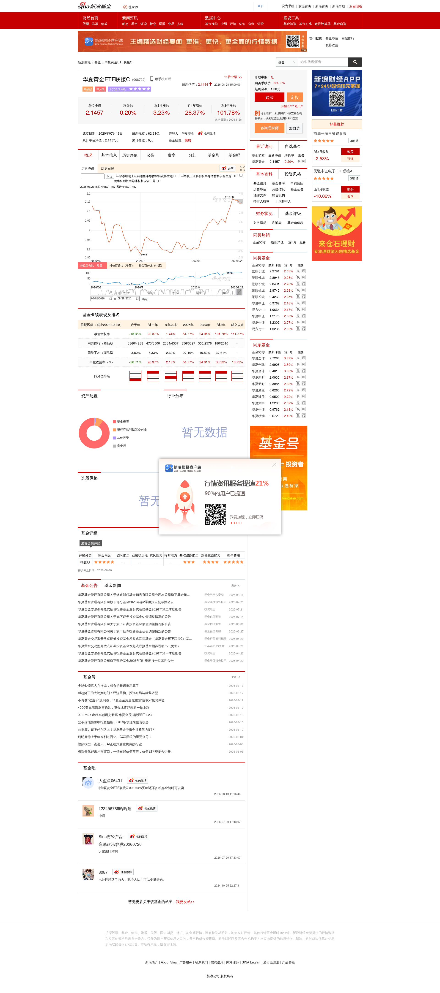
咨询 (350, 158)
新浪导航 (338, 6)
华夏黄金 (258, 161)
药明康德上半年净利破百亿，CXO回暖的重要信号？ (115, 736)
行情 (233, 23)
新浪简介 (151, 962)
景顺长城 (258, 271)
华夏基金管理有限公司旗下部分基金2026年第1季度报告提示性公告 (126, 660)
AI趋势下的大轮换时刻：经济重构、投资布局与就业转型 (118, 692)
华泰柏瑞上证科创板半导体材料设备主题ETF (149, 176)
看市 (134, 23)
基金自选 (339, 23)
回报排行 (347, 38)
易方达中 (258, 309)
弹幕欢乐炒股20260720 (120, 844)
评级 (260, 23)
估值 (242, 23)
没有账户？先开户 (292, 106)
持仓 (153, 23)
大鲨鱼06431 (110, 780)
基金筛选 (289, 23)
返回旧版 (355, 6)
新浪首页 (321, 6)
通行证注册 (271, 962)
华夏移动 (258, 415)
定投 (295, 97)
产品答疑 (288, 962)
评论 (143, 23)
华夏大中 (258, 403)
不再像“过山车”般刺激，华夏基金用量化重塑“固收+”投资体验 (121, 700)
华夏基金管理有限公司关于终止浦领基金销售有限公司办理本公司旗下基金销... (134, 594)
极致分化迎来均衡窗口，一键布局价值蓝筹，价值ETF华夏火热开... (125, 751)
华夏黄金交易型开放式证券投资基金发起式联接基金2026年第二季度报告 (130, 609)
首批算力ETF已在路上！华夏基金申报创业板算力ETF (116, 729)
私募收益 (331, 45)
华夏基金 (188, 133)
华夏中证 (258, 303)
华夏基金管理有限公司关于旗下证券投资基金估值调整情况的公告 (124, 616)
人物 (180, 23)
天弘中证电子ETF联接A (333, 171)
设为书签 (288, 6)
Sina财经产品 (111, 836)
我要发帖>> (185, 901)
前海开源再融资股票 (330, 133)
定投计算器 (323, 23)
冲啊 (102, 815)
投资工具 (291, 17)
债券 (104, 23)
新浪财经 (84, 62)
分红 (251, 23)
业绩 (224, 23)
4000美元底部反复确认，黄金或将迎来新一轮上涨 (113, 707)
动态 (125, 23)
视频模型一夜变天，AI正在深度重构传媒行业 (110, 744)
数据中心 (213, 17)
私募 (95, 23)
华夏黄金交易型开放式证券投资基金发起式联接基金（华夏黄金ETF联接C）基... (135, 638)
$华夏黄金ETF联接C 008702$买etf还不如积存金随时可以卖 (141, 787)
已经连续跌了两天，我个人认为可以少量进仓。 (132, 879)
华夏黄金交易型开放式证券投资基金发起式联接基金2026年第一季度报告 (130, 653)
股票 (86, 23)
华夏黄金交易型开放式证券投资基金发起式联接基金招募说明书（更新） (129, 645)
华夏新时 (258, 377)
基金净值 (211, 23)
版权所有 (226, 976)
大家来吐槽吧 (108, 851)
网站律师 (232, 962)
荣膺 (188, 140)
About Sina (169, 962)
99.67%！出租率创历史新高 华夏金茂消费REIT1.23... (116, 714)
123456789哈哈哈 (115, 808)
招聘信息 (217, 962)
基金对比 (305, 23)
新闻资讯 (130, 17)
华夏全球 (258, 358)
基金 (97, 62)
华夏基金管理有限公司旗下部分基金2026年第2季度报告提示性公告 (126, 602)
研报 (162, 23)
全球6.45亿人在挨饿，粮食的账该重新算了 (108, 685)
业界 (171, 23)
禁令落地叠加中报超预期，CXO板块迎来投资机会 (113, 722)
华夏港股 (258, 390)
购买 (269, 97)
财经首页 (304, 6)
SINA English (251, 962)
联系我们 (201, 962)
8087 (103, 872)
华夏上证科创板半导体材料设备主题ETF (210, 176)
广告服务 (185, 962)
